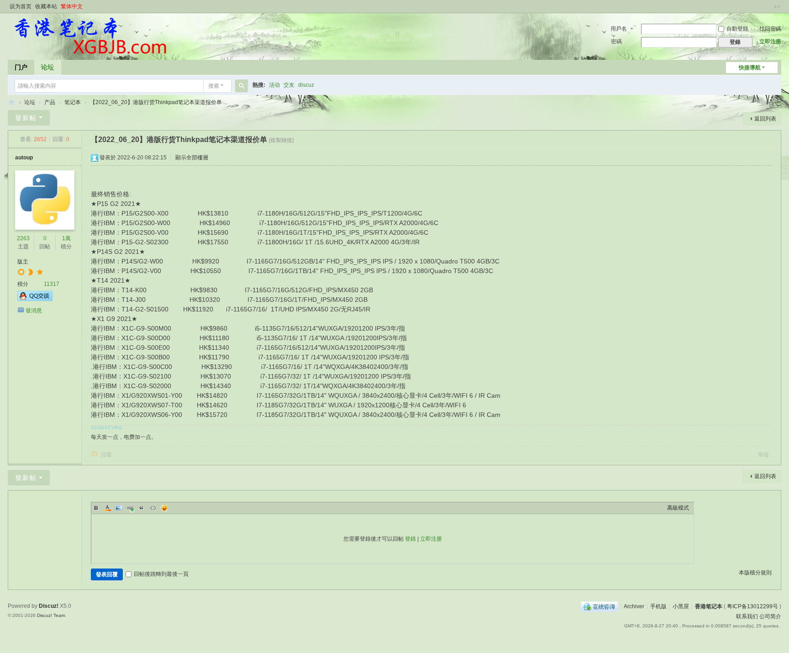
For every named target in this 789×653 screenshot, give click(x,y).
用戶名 (618, 29)
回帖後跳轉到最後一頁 (161, 574)
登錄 (410, 539)
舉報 (763, 455)
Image (118, 507)
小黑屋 (681, 606)
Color (107, 507)
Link (130, 507)
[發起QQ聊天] (35, 299)
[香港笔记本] (90, 35)
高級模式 (678, 508)
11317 (51, 284)
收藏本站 (46, 6)
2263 (23, 238)
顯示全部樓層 (191, 157)
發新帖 (26, 117)
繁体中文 (72, 6)
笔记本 (72, 102)
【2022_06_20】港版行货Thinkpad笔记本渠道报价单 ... (158, 102)
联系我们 (747, 616)
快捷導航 (750, 67)
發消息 (34, 310)
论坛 (47, 67)
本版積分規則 (755, 572)
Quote (141, 507)
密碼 (616, 41)
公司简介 (770, 616)
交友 (289, 85)
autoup (24, 157)
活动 (274, 85)
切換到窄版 (777, 6)
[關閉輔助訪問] (768, 6)
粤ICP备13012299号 (752, 606)
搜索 (213, 86)
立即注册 (770, 41)
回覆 (106, 455)
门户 (21, 67)
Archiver (634, 606)
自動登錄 (737, 29)
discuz (306, 85)
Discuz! (48, 606)
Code (153, 507)
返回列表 (765, 119)
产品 (49, 102)
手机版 (658, 606)
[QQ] (599, 606)
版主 (22, 261)
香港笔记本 (11, 102)
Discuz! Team (51, 615)
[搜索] (241, 85)
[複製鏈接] (281, 140)
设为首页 (21, 6)
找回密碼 (770, 29)
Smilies (164, 507)
